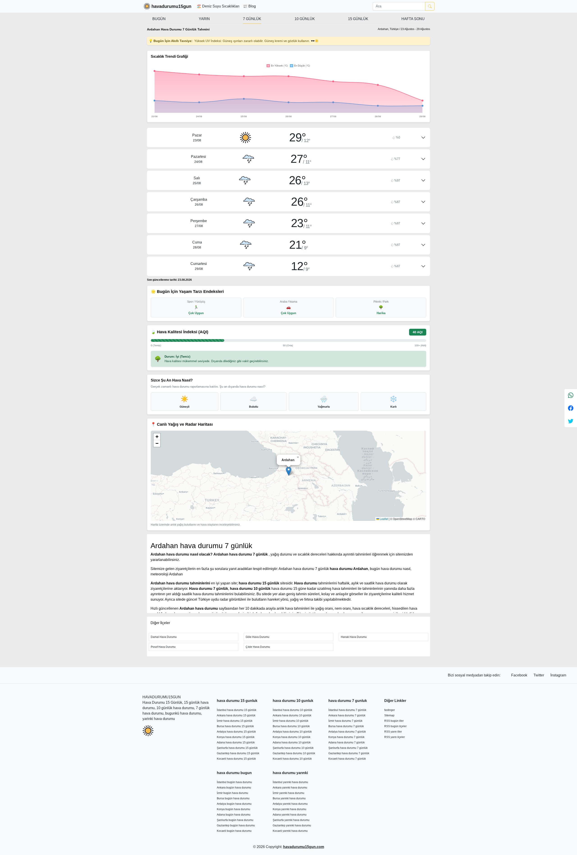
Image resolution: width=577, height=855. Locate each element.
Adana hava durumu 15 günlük (236, 742)
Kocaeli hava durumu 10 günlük (292, 758)
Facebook (519, 675)
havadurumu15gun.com (303, 847)
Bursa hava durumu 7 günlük (346, 726)
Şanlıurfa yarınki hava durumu (291, 820)
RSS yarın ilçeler (394, 737)
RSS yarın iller (393, 731)
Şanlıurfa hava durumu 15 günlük (237, 747)
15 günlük (358, 19)
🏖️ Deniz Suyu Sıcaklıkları (218, 6)
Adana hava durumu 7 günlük (346, 742)
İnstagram (558, 675)
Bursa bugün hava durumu (233, 798)
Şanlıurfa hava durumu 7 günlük (348, 747)
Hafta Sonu (413, 19)
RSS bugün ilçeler (395, 726)
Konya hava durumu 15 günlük (235, 737)
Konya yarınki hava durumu (289, 809)
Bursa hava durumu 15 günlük (235, 726)
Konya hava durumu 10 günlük (291, 737)
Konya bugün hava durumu (233, 809)
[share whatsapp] (570, 395)
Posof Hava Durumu (163, 646)
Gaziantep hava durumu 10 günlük (294, 753)
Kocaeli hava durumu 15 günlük (236, 758)
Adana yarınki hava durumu (290, 814)
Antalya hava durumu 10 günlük (292, 731)
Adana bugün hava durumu (233, 814)
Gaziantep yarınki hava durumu (292, 825)
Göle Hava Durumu (257, 637)
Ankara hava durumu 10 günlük (292, 715)
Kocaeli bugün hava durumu (234, 830)
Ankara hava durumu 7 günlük (346, 715)
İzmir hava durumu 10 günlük (290, 720)
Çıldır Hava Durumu (258, 646)
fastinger (389, 710)
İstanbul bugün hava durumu (234, 782)
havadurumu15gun (171, 6)
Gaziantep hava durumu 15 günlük (238, 753)
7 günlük (252, 19)
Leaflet (383, 519)
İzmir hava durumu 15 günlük (234, 720)
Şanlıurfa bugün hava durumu (235, 820)
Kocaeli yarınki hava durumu (290, 830)
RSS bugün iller (394, 720)
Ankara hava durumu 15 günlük (236, 715)
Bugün (159, 19)
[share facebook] (570, 408)
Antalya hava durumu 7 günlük (347, 731)
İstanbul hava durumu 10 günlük (292, 710)
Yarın (204, 19)
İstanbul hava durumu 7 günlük (347, 710)
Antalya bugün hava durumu (234, 803)
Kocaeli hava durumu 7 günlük (347, 758)
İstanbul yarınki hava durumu (290, 782)
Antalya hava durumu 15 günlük (236, 731)
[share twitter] (570, 420)
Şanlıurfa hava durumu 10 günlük (293, 747)
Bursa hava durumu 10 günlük (291, 726)
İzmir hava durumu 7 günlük (345, 720)
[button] (288, 471)
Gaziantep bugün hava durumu (236, 825)
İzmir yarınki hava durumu (288, 793)
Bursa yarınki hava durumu (289, 798)
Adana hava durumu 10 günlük (292, 742)
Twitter (539, 675)
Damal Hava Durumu (164, 637)
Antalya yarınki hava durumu (290, 803)
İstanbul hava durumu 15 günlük (236, 710)
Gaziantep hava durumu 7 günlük (348, 753)
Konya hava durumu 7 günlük (346, 737)
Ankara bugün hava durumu (234, 787)
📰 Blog (249, 6)
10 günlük (305, 19)
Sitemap (389, 715)
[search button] (430, 6)
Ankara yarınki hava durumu (290, 787)
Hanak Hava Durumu (354, 637)
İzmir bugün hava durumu (232, 793)
